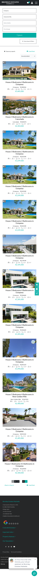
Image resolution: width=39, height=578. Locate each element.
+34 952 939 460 (7, 511)
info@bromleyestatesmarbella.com (11, 516)
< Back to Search (9, 485)
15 (23, 481)
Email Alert (32, 51)
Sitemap (3, 564)
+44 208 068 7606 (7, 513)
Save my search (10, 51)
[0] (28, 3)
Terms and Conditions (16, 552)
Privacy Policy (6, 552)
